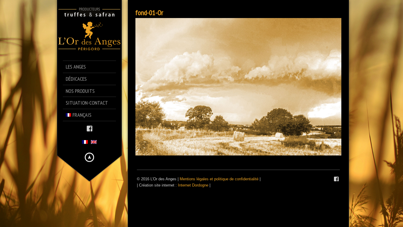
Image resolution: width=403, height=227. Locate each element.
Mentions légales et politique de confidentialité (219, 179)
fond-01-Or (149, 12)
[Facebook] (90, 128)
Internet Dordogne (193, 185)
